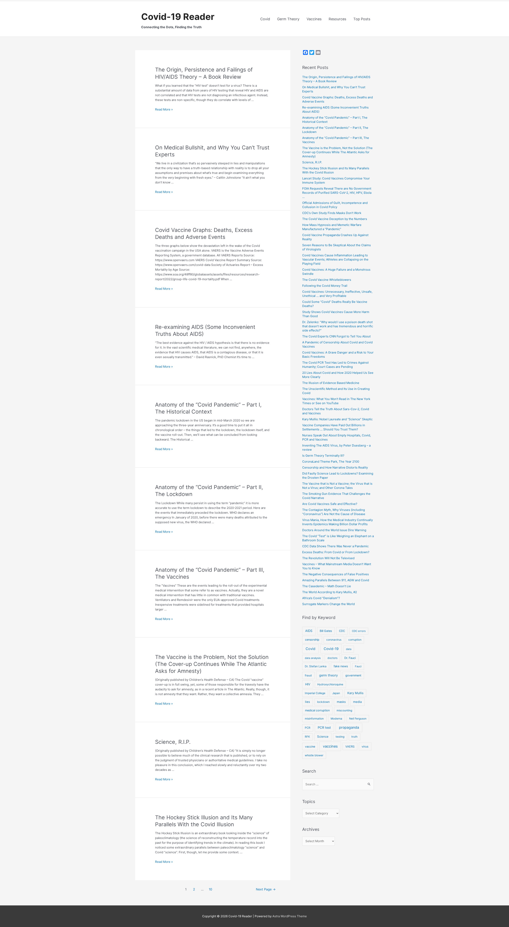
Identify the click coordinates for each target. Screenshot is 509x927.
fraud (308, 675)
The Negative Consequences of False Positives (335, 574)
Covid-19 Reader (177, 16)
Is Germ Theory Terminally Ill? (323, 455)
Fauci (358, 666)
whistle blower (314, 755)
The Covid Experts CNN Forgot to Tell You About (336, 336)
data (348, 649)
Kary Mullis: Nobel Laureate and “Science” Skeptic (337, 419)
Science (322, 736)
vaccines (330, 746)
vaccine (310, 746)
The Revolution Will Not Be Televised (328, 558)
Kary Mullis (355, 693)
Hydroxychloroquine (330, 684)
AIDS (308, 631)
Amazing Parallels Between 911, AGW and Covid (335, 580)
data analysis (313, 658)
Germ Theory (288, 19)
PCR (307, 727)
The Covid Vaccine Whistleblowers (326, 280)
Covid (265, 19)
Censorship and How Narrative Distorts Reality (335, 467)
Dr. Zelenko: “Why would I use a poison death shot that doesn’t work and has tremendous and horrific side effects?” (337, 326)
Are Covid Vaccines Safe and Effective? (329, 504)
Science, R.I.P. (172, 742)
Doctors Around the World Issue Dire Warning (334, 530)
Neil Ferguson (357, 718)
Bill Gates (326, 631)
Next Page (266, 889)
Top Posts (361, 19)
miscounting (344, 710)
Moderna (336, 718)
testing (340, 736)
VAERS (350, 746)
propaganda (349, 727)
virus (365, 746)
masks (341, 702)
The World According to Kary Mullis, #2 (329, 592)
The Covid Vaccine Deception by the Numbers (334, 219)
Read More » (164, 109)
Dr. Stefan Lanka (315, 666)
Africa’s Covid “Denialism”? (321, 598)
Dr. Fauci (350, 658)
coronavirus (333, 639)
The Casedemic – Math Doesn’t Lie (326, 586)
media (357, 702)
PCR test (324, 727)
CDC (342, 631)
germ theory (328, 675)
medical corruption (317, 710)
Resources (337, 19)
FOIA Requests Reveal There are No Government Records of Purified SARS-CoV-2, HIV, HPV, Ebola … (336, 193)
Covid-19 (331, 649)
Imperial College (315, 693)
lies (307, 702)
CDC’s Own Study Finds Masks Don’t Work (331, 213)
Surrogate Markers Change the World (328, 604)
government (353, 675)
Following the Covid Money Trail (324, 286)
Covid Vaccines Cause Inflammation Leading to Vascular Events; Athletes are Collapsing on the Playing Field (335, 259)
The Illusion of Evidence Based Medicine (330, 383)
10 (210, 889)
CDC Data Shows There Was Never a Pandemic (335, 546)
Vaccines (314, 19)
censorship (312, 639)
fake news (341, 666)
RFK (307, 736)
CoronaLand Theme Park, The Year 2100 (330, 461)
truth (354, 736)
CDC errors (359, 631)
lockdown (323, 701)
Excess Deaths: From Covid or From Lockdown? (335, 552)
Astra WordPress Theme (289, 916)
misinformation (314, 718)
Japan (336, 693)
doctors (332, 658)
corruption (354, 639)
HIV (307, 684)
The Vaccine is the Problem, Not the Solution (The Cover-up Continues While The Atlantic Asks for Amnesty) (212, 664)
